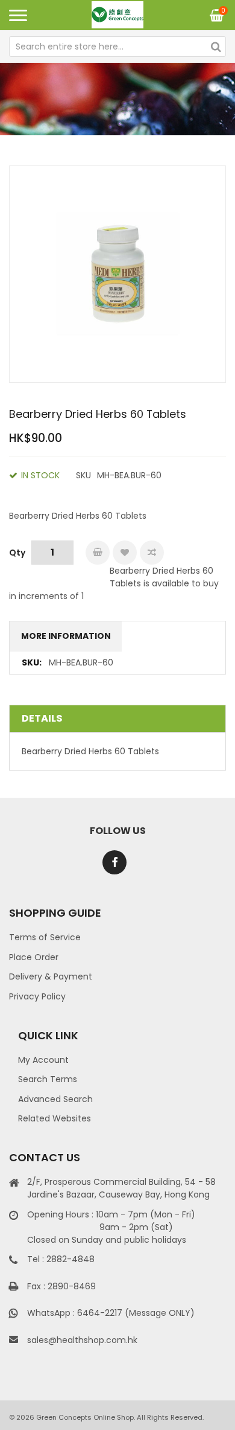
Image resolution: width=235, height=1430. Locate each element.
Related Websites (54, 1118)
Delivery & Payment (50, 976)
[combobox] (117, 46)
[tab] (117, 719)
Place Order (33, 957)
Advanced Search (55, 1099)
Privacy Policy (37, 996)
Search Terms (47, 1079)
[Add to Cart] (98, 552)
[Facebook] (114, 862)
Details (42, 718)
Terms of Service (45, 937)
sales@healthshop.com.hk (82, 1340)
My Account (43, 1060)
